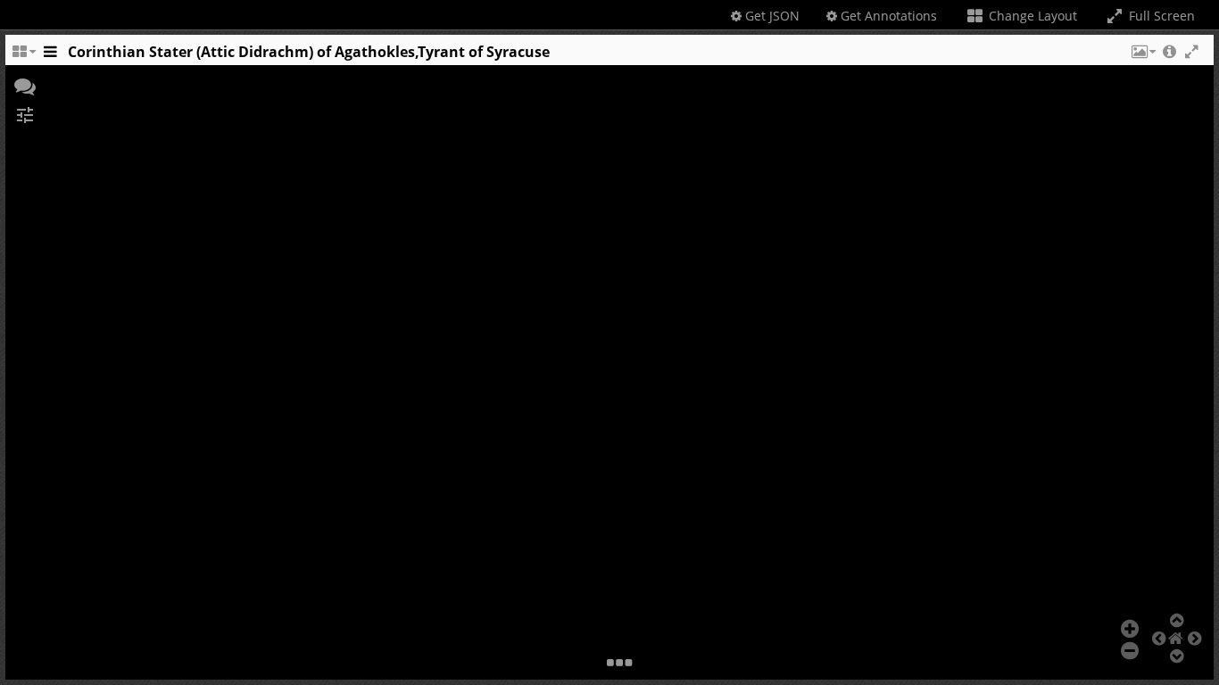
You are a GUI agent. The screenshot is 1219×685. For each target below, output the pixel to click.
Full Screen (1160, 15)
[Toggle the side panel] (50, 56)
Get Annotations (887, 15)
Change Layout (1031, 15)
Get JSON (771, 15)
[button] (1142, 56)
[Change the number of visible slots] (23, 56)
